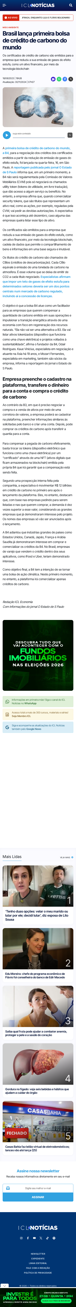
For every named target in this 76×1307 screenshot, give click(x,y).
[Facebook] (65, 79)
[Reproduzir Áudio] (7, 135)
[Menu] (5, 5)
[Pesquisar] (70, 4)
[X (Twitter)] (70, 79)
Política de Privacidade (38, 1272)
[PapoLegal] (53, 79)
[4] (38, 1063)
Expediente (38, 1258)
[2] (38, 948)
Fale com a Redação (38, 1268)
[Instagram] (21, 1238)
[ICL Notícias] (38, 5)
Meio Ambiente (11, 27)
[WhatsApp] (59, 79)
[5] (38, 1121)
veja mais (65, 857)
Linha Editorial (38, 1263)
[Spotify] (54, 1238)
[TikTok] (47, 1238)
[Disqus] (38, 787)
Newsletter (38, 1253)
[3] (38, 1006)
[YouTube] (34, 1238)
